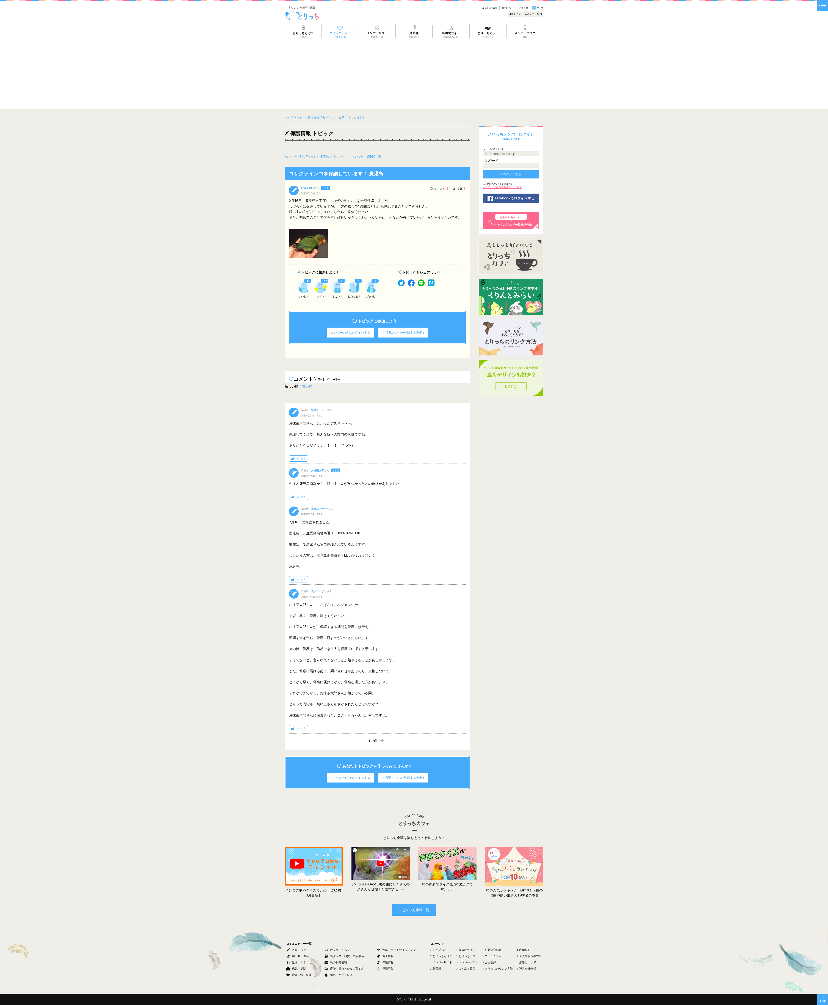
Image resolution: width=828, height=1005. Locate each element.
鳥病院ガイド (467, 950)
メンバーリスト (442, 962)
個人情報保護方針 (530, 956)
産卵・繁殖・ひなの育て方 (347, 968)
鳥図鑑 (437, 968)
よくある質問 (467, 968)
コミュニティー (494, 956)
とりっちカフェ (468, 956)
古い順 (307, 386)
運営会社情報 (527, 968)
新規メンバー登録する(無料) (405, 332)
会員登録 (490, 962)
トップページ (441, 950)
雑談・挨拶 (299, 950)
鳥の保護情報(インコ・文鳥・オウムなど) (335, 117)
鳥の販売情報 (338, 962)
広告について (527, 962)
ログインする (512, 174)
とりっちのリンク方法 (499, 968)
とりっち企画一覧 (416, 909)
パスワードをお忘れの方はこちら (502, 187)
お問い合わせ (508, 7)
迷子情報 (388, 956)
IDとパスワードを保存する (499, 183)
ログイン (516, 14)
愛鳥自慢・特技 (302, 975)
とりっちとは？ (442, 956)
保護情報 (388, 962)
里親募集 (388, 968)
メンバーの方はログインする (350, 332)
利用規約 (523, 7)
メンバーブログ (468, 962)
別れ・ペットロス (341, 975)
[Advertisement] (414, 70)
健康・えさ (299, 962)
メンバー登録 (534, 14)
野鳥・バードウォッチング (399, 950)
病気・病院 (299, 968)
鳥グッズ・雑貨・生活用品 (347, 956)
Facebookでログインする (515, 198)
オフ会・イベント (341, 950)
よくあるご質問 (489, 7)
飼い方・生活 (300, 956)
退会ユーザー (319, 410)
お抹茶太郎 (307, 188)
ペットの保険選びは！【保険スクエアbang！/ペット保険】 (331, 156)
